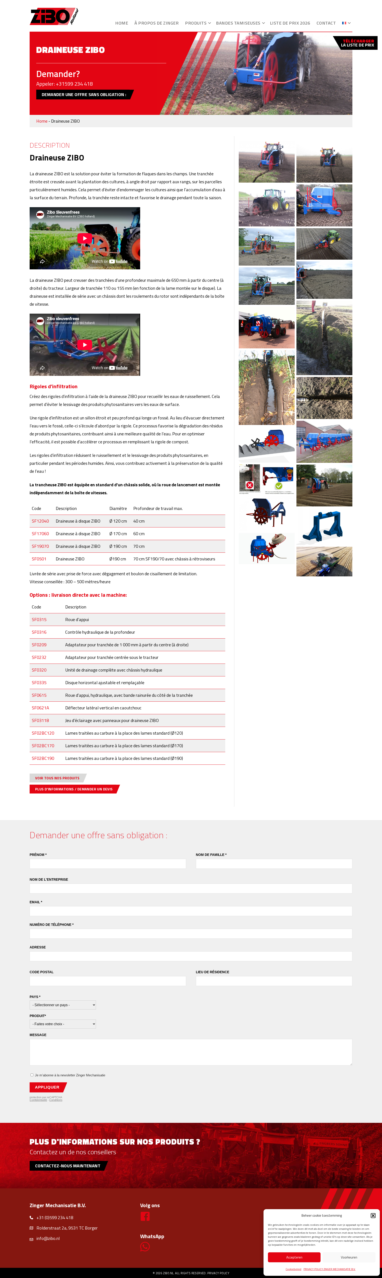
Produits (195, 22)
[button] (373, 1215)
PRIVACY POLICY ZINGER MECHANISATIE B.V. (329, 1269)
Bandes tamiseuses (238, 22)
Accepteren (294, 1257)
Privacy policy (218, 1273)
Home (121, 22)
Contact (326, 22)
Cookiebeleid (293, 1269)
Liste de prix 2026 (290, 22)
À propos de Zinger (156, 22)
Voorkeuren (349, 1257)
